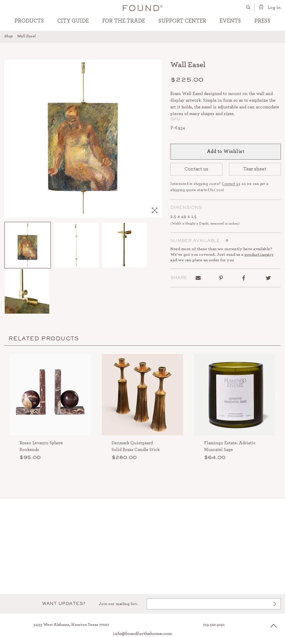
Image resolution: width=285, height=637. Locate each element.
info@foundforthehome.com (142, 633)
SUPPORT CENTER (182, 21)
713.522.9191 (214, 625)
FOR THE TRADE (123, 21)
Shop (8, 36)
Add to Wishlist (226, 151)
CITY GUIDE (73, 21)
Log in (274, 7)
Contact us (196, 169)
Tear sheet (254, 169)
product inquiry (259, 255)
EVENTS (230, 21)
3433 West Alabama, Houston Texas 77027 (71, 625)
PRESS (262, 21)
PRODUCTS (29, 21)
